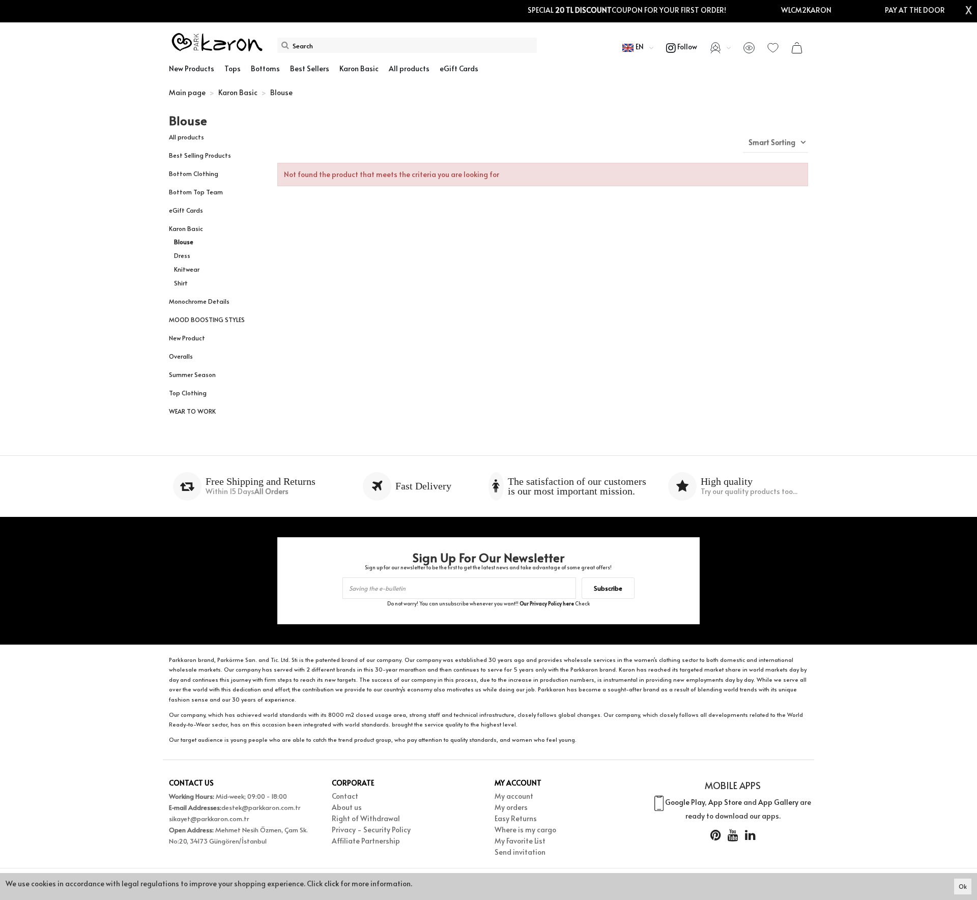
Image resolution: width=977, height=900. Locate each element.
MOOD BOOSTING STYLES (207, 319)
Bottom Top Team (196, 192)
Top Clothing (188, 393)
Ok (963, 886)
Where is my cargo (525, 829)
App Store (725, 802)
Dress (182, 255)
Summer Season (192, 374)
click (331, 883)
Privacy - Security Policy (371, 829)
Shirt (181, 283)
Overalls (181, 356)
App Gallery (778, 802)
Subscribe (608, 588)
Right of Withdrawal (366, 818)
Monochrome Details (199, 301)
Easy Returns (516, 818)
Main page (187, 92)
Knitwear (186, 269)
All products (186, 137)
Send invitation (520, 852)
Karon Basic (186, 228)
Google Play (685, 802)
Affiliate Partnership (366, 841)
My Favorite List (520, 841)
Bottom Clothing (193, 173)
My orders (511, 807)
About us (347, 807)
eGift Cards (186, 210)
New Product (187, 338)
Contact (345, 796)
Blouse (183, 242)
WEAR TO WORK (192, 411)
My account (514, 796)
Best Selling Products (200, 155)
